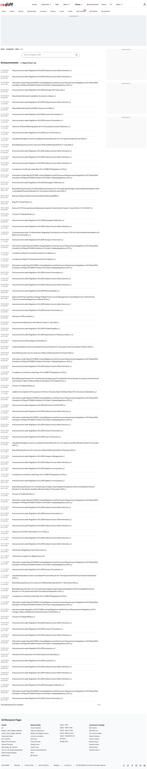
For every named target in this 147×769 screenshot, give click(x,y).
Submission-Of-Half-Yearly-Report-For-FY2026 (29, 532)
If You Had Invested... (95, 733)
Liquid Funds (35, 747)
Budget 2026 (64, 741)
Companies (10, 49)
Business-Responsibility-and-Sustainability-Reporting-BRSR (34, 196)
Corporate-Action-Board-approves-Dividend (28, 341)
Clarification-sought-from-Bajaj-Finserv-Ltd (28, 556)
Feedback (56, 765)
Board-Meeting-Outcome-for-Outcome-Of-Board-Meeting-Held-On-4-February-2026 (43, 450)
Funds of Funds (35, 742)
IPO (2, 739)
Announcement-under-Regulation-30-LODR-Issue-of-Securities (35, 133)
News (65, 4)
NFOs (32, 753)
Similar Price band (7, 744)
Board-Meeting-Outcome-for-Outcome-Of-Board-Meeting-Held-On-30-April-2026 (42, 353)
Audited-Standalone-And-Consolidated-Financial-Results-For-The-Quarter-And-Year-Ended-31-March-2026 (52, 347)
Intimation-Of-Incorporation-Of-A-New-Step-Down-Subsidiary (35, 654)
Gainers (53, 11)
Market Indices (93, 742)
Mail (57, 4)
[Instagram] (136, 766)
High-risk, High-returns (37, 730)
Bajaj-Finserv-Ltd (29, 63)
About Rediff (5, 765)
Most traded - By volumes (9, 747)
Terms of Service (43, 765)
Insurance (43, 11)
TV (111, 4)
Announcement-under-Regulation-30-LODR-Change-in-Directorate (37, 240)
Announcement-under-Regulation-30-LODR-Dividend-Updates (35, 329)
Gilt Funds (34, 739)
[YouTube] (140, 766)
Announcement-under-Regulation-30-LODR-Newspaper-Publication (37, 183)
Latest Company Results (9, 753)
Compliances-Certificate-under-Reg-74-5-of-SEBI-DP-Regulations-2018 (38, 169)
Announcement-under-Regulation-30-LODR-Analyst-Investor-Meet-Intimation (41, 70)
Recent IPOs (5, 742)
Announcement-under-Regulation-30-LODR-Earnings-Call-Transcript (37, 90)
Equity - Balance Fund (66, 733)
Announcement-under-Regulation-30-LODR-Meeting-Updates (35, 291)
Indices (12, 11)
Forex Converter (94, 739)
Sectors (20, 11)
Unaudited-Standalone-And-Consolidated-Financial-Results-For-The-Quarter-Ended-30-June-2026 (48, 139)
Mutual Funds (31, 11)
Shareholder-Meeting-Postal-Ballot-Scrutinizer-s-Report (33, 96)
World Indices (93, 747)
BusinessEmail (92, 4)
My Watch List (93, 730)
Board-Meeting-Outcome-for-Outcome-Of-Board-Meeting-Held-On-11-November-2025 (44, 583)
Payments (45, 4)
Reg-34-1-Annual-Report (21, 202)
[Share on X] (128, 766)
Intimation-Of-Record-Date (22, 316)
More (118, 4)
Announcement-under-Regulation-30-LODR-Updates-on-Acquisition (37, 468)
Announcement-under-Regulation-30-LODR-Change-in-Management (37, 456)
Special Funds (35, 744)
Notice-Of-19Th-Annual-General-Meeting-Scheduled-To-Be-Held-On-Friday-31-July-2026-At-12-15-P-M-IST (51, 208)
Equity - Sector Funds (66, 730)
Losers (61, 11)
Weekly (13, 730)
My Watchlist (105, 11)
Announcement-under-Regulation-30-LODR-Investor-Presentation (36, 114)
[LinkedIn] (145, 766)
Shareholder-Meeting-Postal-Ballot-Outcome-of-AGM (32, 108)
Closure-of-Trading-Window (22, 214)
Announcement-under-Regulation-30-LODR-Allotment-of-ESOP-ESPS (38, 405)
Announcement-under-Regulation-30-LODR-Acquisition (33, 648)
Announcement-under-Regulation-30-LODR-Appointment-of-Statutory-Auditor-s (42, 335)
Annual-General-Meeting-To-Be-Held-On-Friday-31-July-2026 (34, 322)
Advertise (17, 765)
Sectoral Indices (94, 744)
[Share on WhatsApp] (124, 766)
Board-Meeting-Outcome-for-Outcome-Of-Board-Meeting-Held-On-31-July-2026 (42, 145)
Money (78, 4)
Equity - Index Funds (66, 728)
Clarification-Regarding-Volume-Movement (28, 550)
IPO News (13, 742)
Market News (5, 755)
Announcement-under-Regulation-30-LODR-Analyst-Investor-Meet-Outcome (40, 102)
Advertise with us (94, 750)
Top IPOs (7, 739)
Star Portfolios (81, 11)
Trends (70, 11)
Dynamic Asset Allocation (39, 750)
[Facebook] (132, 766)
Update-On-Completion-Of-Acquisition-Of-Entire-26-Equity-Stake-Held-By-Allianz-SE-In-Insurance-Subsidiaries (53, 392)
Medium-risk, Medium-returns (40, 733)
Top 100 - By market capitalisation (12, 750)
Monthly (19, 730)
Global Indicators (94, 736)
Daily (8, 730)
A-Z (2, 728)
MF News (63, 739)
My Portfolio (93, 11)
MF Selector (34, 755)
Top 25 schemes (36, 728)
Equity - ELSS (64, 725)
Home (34, 4)
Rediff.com (84, 765)
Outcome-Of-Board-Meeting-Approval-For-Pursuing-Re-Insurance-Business (40, 127)
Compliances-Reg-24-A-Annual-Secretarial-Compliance (33, 253)
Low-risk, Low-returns (37, 736)
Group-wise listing (7, 736)
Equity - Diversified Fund (67, 736)
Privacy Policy (29, 765)
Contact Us (67, 765)
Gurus (104, 4)
